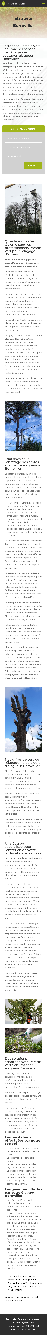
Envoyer (32, 165)
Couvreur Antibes (14, 1300)
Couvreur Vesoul (29, 1297)
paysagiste (30, 1276)
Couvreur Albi (12, 1297)
